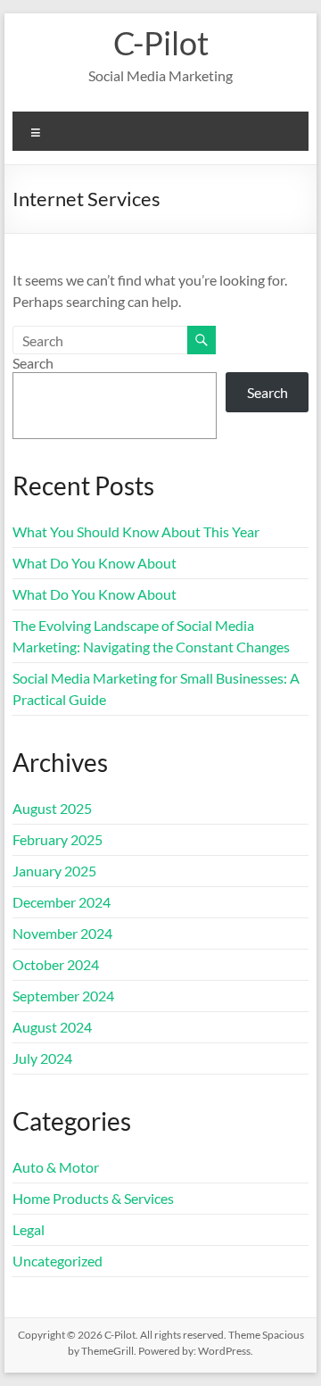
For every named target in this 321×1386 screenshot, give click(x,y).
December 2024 (61, 901)
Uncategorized (57, 1260)
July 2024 (42, 1058)
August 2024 (52, 1026)
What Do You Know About (94, 562)
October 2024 (55, 964)
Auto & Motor (55, 1166)
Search (33, 362)
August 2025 (52, 808)
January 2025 (54, 870)
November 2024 (62, 933)
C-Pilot (161, 42)
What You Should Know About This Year (135, 531)
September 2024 (63, 995)
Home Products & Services (93, 1198)
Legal (28, 1229)
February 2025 (57, 839)
